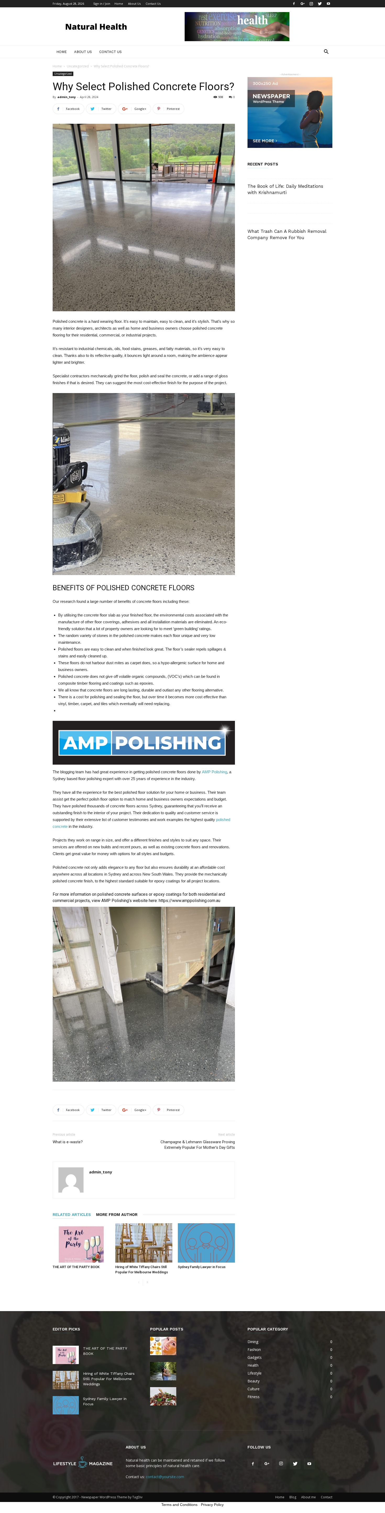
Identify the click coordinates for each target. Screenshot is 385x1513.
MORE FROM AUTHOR (117, 1214)
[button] (326, 52)
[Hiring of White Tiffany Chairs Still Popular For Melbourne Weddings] (143, 1243)
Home (118, 4)
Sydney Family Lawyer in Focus (202, 1267)
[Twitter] (320, 3)
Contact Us (153, 4)
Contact (326, 1497)
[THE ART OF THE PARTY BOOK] (81, 1243)
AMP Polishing (214, 772)
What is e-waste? (68, 1142)
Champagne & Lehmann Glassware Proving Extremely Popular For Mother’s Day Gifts (198, 1145)
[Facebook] (294, 3)
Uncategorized (78, 66)
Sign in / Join (101, 4)
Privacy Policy (212, 1505)
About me (308, 1497)
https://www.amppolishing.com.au (189, 900)
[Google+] (302, 3)
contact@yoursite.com (165, 1476)
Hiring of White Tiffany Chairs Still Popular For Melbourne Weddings (109, 1378)
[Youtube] (328, 3)
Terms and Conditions (179, 1505)
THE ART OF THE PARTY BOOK (76, 1267)
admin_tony (66, 97)
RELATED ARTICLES (72, 1214)
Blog (292, 1497)
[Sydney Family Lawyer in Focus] (206, 1243)
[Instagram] (311, 3)
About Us (134, 4)
